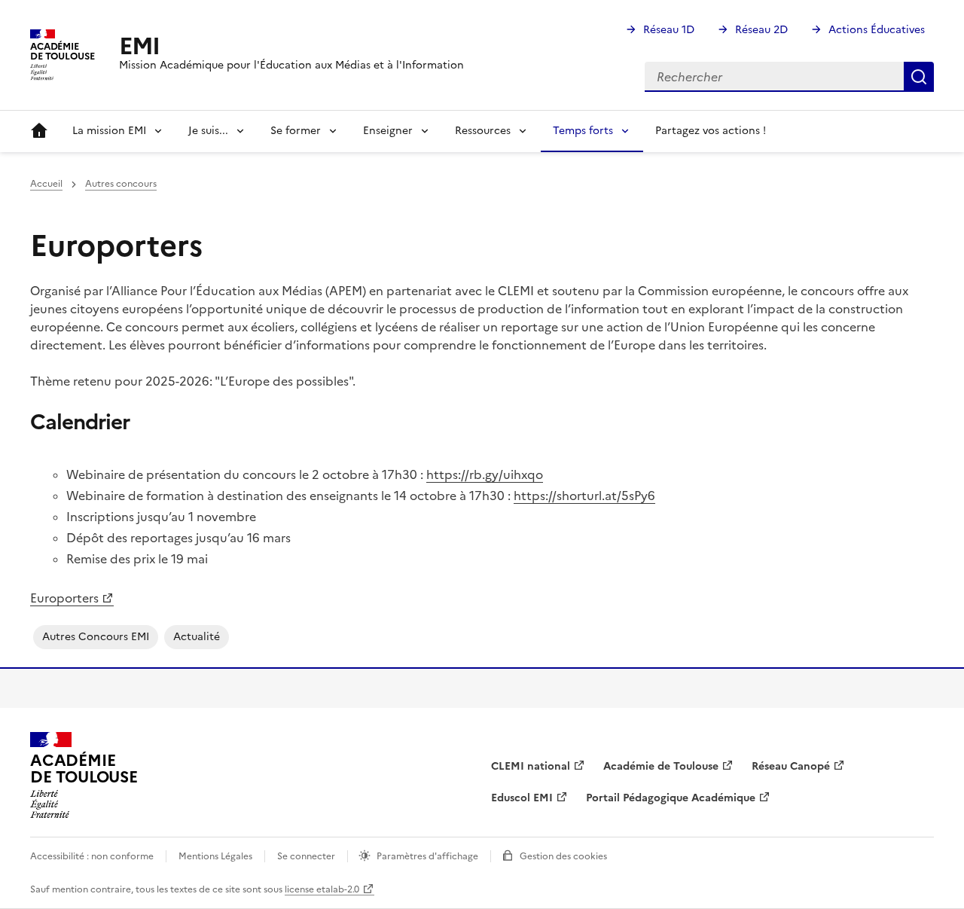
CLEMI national (530, 766)
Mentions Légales (215, 856)
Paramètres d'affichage (427, 856)
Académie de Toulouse (660, 766)
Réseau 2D (761, 30)
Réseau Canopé (791, 766)
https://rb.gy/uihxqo (484, 474)
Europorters (64, 598)
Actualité (196, 637)
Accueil (39, 131)
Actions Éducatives (876, 30)
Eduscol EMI (522, 798)
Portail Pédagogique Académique (670, 798)
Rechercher (919, 77)
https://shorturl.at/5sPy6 (584, 496)
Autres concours (121, 184)
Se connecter (306, 856)
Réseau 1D (668, 30)
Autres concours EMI (95, 637)
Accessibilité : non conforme (92, 856)
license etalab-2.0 (322, 889)
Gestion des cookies (563, 856)
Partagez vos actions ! (710, 131)
